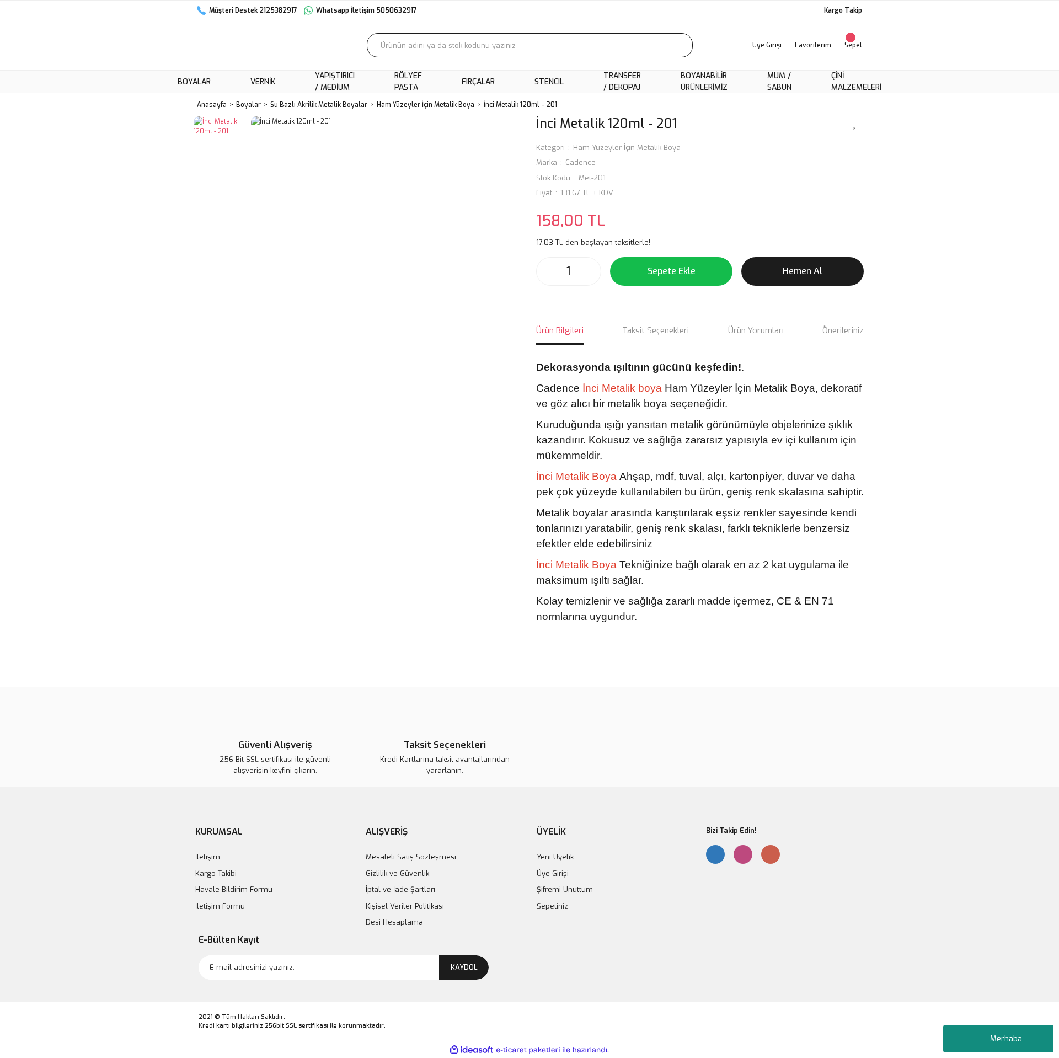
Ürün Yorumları (756, 330)
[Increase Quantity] (590, 271)
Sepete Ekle (672, 271)
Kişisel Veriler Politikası (405, 906)
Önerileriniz (843, 330)
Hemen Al (802, 271)
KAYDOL (464, 967)
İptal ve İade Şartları (400, 889)
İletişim (207, 857)
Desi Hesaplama (394, 922)
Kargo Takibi (216, 873)
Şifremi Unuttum (565, 889)
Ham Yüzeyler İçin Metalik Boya (627, 147)
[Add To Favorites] (855, 123)
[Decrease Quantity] (548, 271)
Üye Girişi (553, 873)
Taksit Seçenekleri (655, 330)
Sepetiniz (552, 906)
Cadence (580, 162)
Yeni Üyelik (555, 857)
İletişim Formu (220, 906)
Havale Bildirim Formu (233, 889)
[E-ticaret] (528, 1050)
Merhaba (1006, 1039)
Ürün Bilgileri (560, 330)
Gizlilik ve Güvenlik (397, 873)
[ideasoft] (472, 1050)
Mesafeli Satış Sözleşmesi (411, 857)
